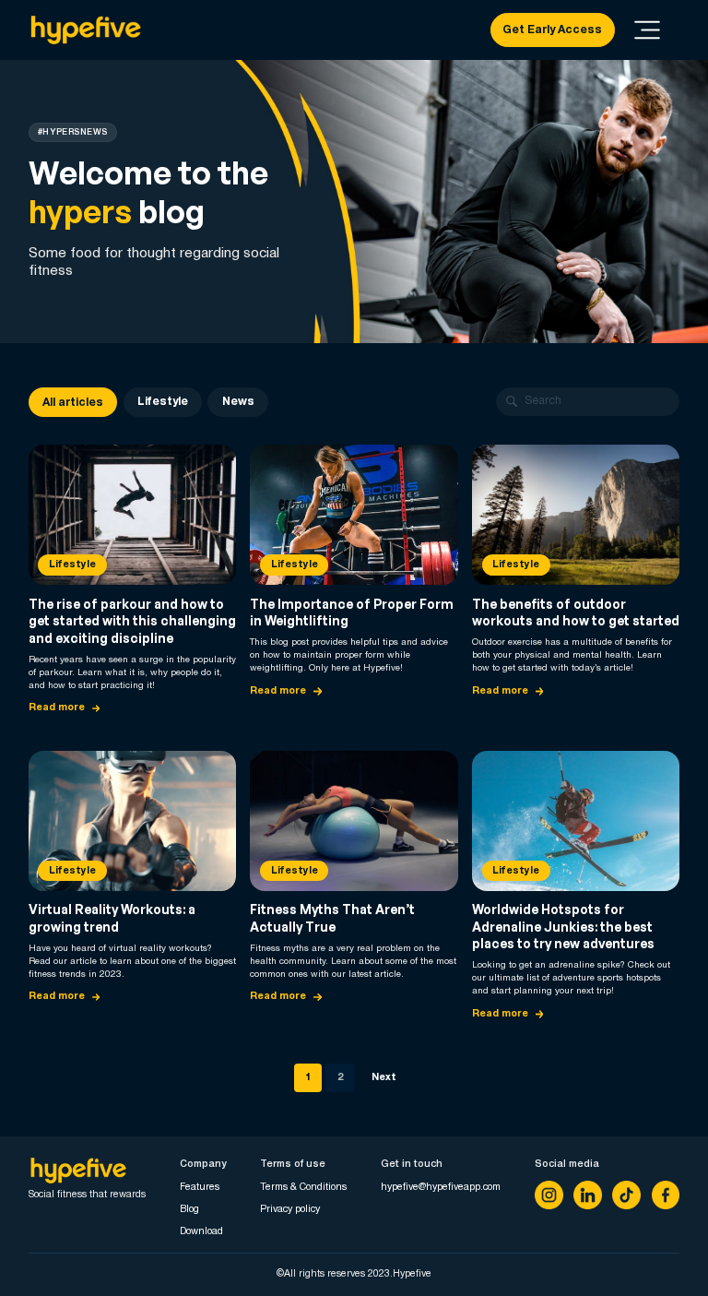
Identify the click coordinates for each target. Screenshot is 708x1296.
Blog (189, 1209)
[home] (85, 30)
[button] (647, 30)
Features (199, 1187)
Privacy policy (290, 1209)
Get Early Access (552, 30)
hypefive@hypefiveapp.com (441, 1187)
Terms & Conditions (303, 1187)
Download (201, 1231)
